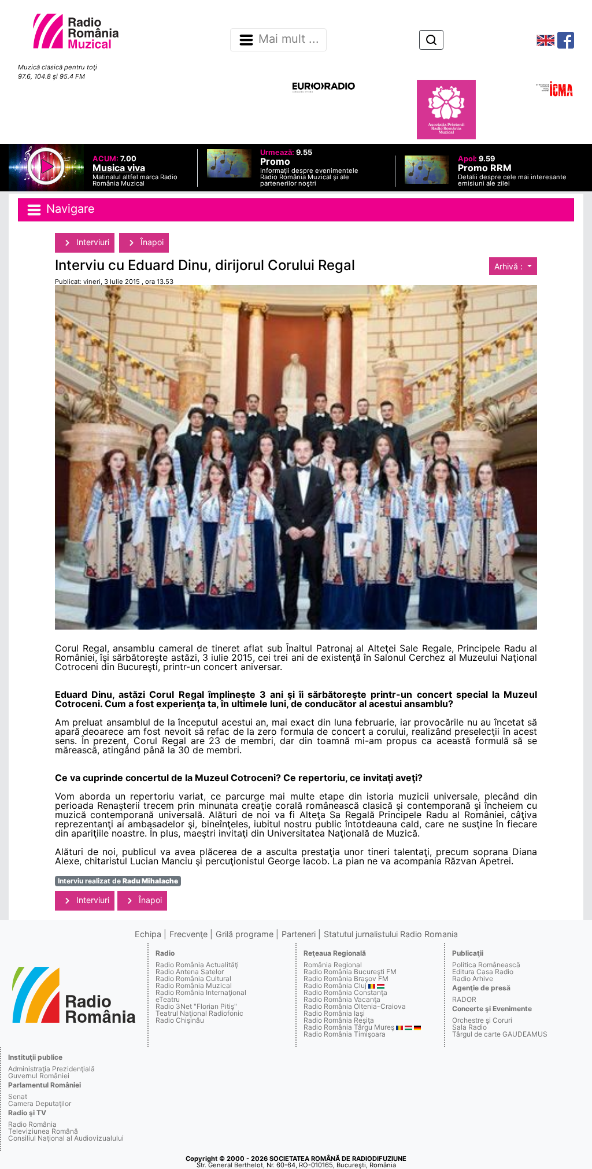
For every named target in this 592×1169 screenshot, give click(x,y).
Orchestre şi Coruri (482, 1020)
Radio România (32, 1124)
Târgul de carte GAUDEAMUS (499, 1034)
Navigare (69, 209)
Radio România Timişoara (345, 1034)
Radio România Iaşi (334, 1013)
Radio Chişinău (180, 1020)
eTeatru (168, 999)
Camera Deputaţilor (39, 1103)
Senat (17, 1096)
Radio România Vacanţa (342, 999)
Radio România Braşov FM (346, 978)
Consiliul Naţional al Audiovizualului (66, 1138)
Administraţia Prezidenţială (51, 1068)
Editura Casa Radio (482, 971)
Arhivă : (509, 266)
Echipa (148, 934)
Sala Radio (469, 1027)
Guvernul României (38, 1075)
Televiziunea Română (43, 1131)
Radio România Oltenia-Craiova (355, 1006)
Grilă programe (244, 934)
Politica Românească (486, 964)
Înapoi (151, 242)
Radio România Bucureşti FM (350, 971)
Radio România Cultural (193, 978)
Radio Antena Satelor (190, 971)
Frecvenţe (188, 934)
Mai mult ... (288, 39)
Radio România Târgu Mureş (349, 1027)
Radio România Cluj (335, 985)
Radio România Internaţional (201, 992)
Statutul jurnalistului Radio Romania (391, 934)
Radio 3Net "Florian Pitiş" (196, 1006)
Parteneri (299, 934)
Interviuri (91, 242)
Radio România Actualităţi (197, 964)
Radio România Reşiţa (339, 1020)
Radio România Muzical (194, 985)
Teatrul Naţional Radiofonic (199, 1013)
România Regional (333, 964)
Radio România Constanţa (345, 992)
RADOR (464, 999)
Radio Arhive (472, 978)
